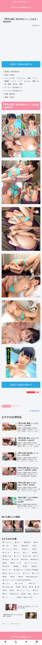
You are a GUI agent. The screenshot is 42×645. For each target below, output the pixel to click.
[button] (36, 526)
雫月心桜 (16, 406)
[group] (13, 526)
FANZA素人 (7, 406)
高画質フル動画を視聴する (21, 64)
